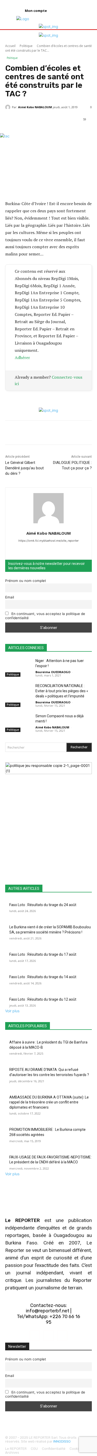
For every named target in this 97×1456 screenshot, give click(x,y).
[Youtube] (62, 1336)
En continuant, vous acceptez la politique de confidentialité (45, 616)
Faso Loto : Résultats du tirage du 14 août (42, 977)
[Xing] (48, 549)
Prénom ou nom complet (25, 581)
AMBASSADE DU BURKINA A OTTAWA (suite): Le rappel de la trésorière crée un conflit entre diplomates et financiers (49, 1102)
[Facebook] (35, 1336)
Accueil (10, 46)
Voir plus (12, 1011)
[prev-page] (6, 740)
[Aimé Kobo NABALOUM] (8, 107)
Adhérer (22, 357)
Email (9, 597)
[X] (48, 1336)
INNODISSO (62, 1441)
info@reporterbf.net (47, 1311)
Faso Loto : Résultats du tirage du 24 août (42, 905)
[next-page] (9, 740)
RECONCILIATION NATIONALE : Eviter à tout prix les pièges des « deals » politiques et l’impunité (61, 691)
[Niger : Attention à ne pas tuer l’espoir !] (18, 667)
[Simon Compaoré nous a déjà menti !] (18, 723)
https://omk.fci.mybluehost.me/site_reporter (48, 540)
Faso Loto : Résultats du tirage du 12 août (42, 999)
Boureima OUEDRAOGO (52, 672)
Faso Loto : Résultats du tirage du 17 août (42, 954)
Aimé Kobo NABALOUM (35, 107)
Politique (26, 46)
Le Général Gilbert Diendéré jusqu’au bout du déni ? (24, 468)
